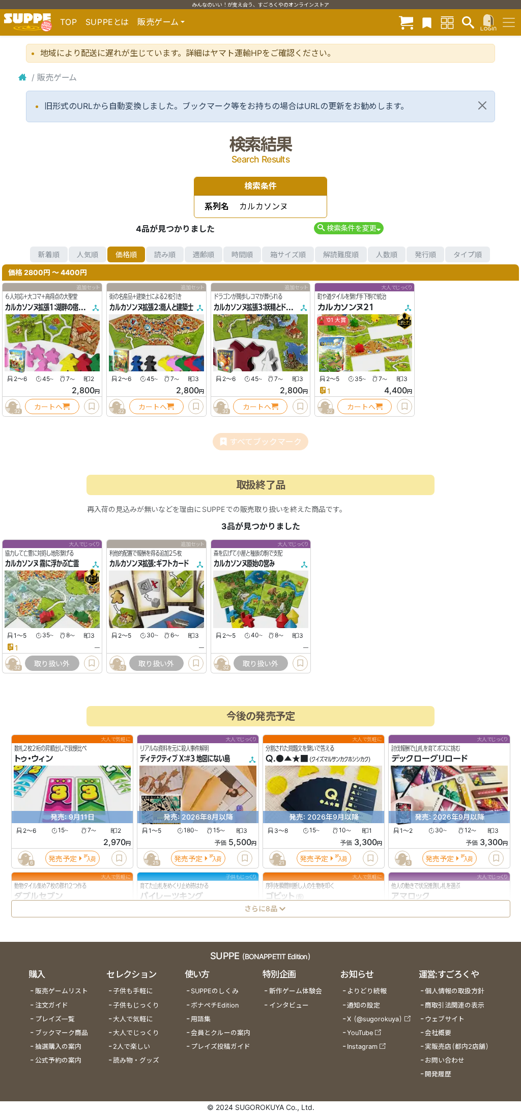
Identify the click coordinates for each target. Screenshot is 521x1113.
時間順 (242, 254)
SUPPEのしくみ (215, 991)
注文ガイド (51, 1005)
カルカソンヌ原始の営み (244, 564)
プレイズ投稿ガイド (220, 1046)
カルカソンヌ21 (345, 307)
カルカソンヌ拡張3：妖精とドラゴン (258, 307)
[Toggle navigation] (509, 22)
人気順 (87, 254)
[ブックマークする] (91, 406)
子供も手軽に (133, 991)
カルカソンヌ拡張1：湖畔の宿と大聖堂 (52, 307)
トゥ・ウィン (33, 759)
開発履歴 (438, 1074)
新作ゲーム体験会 (295, 991)
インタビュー (289, 1005)
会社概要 (438, 1033)
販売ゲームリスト (61, 991)
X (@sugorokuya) (374, 1019)
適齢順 (203, 254)
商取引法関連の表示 (454, 1005)
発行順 (425, 254)
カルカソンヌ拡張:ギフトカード (149, 564)
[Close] (482, 105)
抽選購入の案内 (58, 1046)
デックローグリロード (429, 759)
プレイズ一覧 (55, 1019)
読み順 (165, 254)
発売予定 (62, 858)
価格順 (126, 254)
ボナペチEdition (215, 1005)
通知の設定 (363, 1005)
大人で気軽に (133, 1019)
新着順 (49, 254)
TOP (68, 22)
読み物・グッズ (136, 1060)
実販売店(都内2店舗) (457, 1046)
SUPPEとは (107, 22)
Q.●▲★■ (287, 759)
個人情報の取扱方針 (454, 991)
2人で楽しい (131, 1046)
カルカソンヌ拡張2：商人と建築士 (151, 307)
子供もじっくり (136, 1005)
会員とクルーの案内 (220, 1033)
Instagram (362, 1046)
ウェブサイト (445, 1019)
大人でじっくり (136, 1033)
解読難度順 (341, 254)
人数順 (386, 254)
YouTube (360, 1033)
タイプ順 (467, 254)
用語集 (201, 1019)
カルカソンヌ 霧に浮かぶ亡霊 (42, 564)
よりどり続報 (367, 991)
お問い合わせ (445, 1060)
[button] (349, 228)
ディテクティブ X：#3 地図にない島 (185, 759)
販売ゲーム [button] (158, 22)
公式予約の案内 (58, 1060)
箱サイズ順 (288, 254)
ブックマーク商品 (61, 1033)
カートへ (48, 406)
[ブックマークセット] (426, 22)
